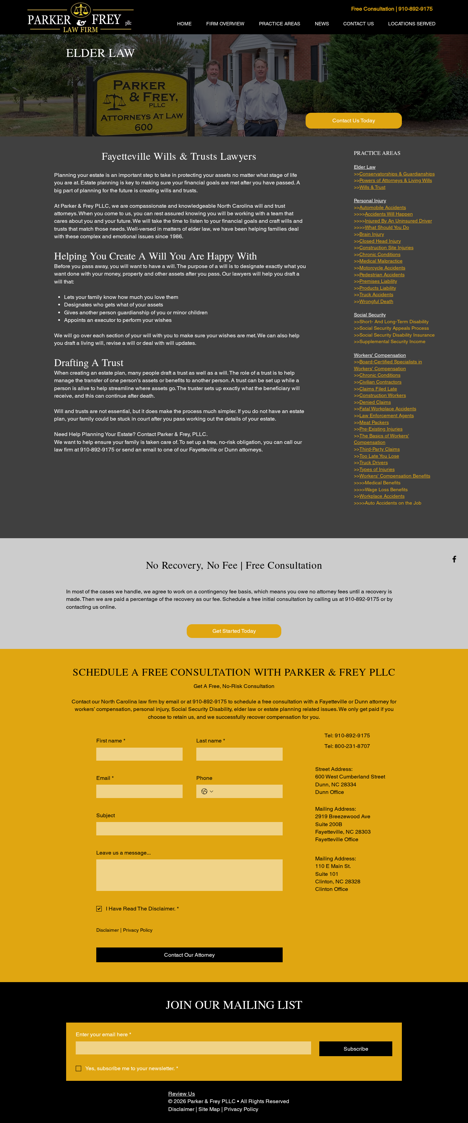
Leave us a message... (123, 852)
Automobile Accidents (382, 207)
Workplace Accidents (382, 496)
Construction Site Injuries (386, 247)
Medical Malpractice (381, 261)
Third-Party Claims (379, 449)
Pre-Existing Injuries (381, 429)
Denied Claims (375, 402)
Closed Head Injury (380, 241)
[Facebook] (454, 559)
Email (105, 778)
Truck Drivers (373, 462)
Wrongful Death (376, 301)
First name (110, 740)
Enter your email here (103, 1034)
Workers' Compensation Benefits (394, 476)
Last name (210, 740)
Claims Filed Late (378, 388)
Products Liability (377, 288)
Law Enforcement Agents (386, 415)
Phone (204, 778)
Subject (105, 815)
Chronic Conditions (380, 254)
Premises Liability (378, 281)
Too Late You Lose (379, 456)
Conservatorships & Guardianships (397, 174)
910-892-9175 (352, 735)
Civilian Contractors (380, 382)
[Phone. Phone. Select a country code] (207, 791)
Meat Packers (374, 422)
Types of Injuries (377, 469)
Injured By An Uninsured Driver (398, 221)
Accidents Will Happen (389, 214)
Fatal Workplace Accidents (387, 408)
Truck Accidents (376, 294)
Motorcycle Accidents (382, 267)
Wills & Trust (372, 187)
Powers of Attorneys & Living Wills (395, 180)
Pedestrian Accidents (382, 274)
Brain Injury (371, 234)
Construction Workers (382, 395)
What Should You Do (387, 227)
